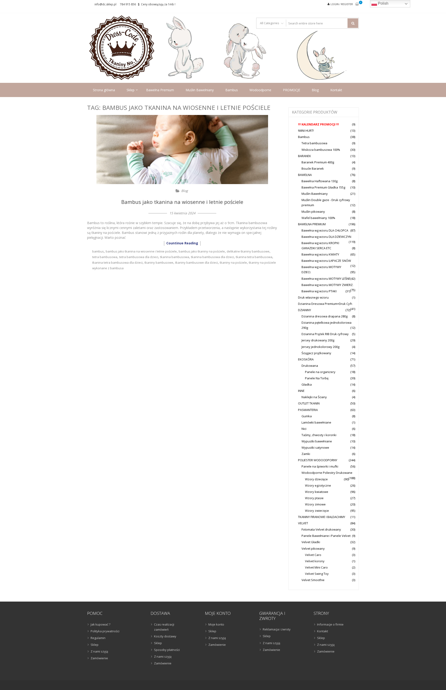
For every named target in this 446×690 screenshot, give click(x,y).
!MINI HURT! (306, 130)
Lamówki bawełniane (316, 422)
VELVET (303, 523)
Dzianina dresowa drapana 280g (325, 316)
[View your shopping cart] (357, 4)
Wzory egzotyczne (318, 485)
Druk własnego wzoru (313, 297)
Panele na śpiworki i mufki (320, 466)
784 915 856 (128, 4)
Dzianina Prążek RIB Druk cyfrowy (325, 334)
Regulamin (98, 638)
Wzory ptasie (314, 498)
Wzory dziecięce (316, 479)
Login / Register (342, 4)
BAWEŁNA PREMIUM (312, 224)
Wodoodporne (260, 90)
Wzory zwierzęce (317, 510)
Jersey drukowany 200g (318, 340)
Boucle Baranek (313, 168)
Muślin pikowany (313, 211)
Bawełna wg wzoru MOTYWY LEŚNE (326, 278)
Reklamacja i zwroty (277, 629)
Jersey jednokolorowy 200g (320, 347)
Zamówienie (99, 658)
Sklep (130, 90)
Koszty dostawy (165, 636)
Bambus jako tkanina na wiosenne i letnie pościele (182, 201)
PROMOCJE (291, 90)
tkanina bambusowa (174, 257)
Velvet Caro (313, 555)
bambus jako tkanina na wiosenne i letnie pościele (141, 251)
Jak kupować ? (100, 624)
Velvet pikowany (313, 548)
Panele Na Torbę (316, 378)
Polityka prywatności (105, 631)
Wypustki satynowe (315, 447)
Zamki (306, 454)
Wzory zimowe (315, 504)
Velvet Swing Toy (317, 574)
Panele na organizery (320, 372)
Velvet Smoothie (313, 580)
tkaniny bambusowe (158, 262)
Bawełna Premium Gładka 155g (323, 187)
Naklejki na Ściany (314, 397)
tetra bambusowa (104, 257)
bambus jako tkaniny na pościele (202, 251)
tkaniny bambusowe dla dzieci (196, 262)
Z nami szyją (99, 651)
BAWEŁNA (305, 175)
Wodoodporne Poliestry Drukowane (327, 473)
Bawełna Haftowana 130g (320, 181)
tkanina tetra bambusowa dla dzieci (117, 262)
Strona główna (104, 90)
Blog (315, 90)
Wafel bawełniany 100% (318, 218)
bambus (98, 251)
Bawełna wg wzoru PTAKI (319, 291)
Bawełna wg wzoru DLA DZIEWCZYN (326, 237)
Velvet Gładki (311, 542)
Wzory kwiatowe (316, 492)
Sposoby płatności (167, 650)
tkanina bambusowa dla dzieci (212, 257)
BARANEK (304, 156)
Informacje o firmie (330, 624)
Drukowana (310, 366)
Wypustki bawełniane (317, 441)
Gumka (307, 416)
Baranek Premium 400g (318, 162)
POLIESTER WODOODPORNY (317, 460)
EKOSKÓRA (306, 359)
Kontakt (336, 90)
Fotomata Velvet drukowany (321, 529)
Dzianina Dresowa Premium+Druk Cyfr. (325, 304)
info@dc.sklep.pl (105, 4)
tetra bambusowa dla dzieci (138, 257)
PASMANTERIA (308, 410)
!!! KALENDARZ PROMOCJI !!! (318, 124)
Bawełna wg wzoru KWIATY (320, 254)
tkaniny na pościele (233, 262)
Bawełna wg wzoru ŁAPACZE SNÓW (326, 261)
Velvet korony (315, 561)
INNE (301, 391)
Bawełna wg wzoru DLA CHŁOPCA (325, 230)
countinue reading (182, 243)
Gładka (307, 384)
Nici (304, 429)
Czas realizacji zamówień (164, 627)
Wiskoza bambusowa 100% (321, 150)
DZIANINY (304, 310)
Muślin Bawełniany (200, 90)
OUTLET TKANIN (309, 403)
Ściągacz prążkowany (316, 353)
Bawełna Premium (160, 90)
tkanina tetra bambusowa (254, 257)
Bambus (231, 90)
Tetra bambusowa (314, 143)
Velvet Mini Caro (316, 567)
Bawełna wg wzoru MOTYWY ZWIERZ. (327, 285)
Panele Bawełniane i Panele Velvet (326, 536)
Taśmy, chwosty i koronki (319, 435)
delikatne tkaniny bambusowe (248, 251)
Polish (382, 3)
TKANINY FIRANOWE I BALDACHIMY (321, 517)
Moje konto (216, 624)
